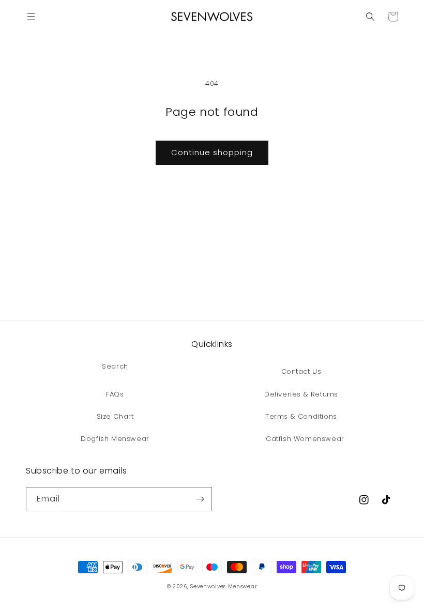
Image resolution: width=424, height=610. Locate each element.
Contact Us (301, 371)
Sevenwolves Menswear (223, 586)
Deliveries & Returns (301, 394)
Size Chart (115, 416)
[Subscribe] (200, 499)
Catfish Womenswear (305, 439)
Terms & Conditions (301, 416)
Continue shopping (212, 152)
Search (115, 366)
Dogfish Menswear (115, 439)
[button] (31, 16)
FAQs (115, 394)
